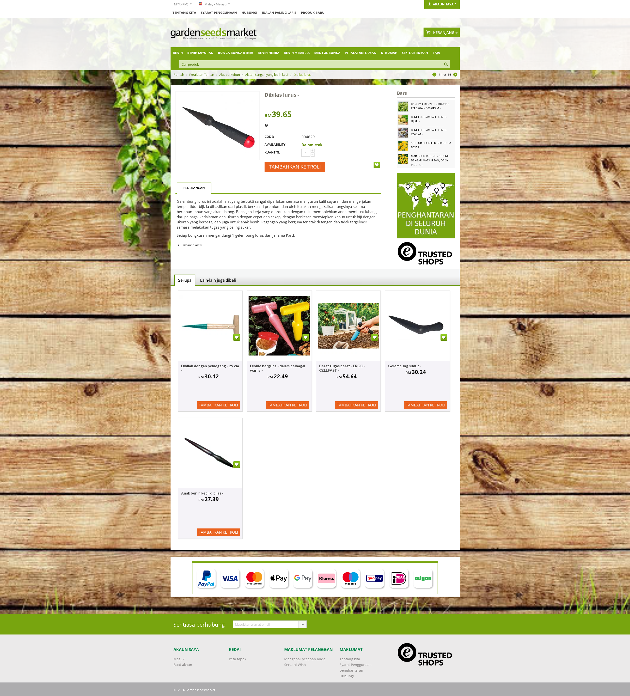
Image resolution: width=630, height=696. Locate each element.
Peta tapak (237, 659)
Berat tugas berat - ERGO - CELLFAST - (342, 368)
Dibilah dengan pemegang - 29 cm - (210, 368)
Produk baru (313, 12)
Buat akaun (182, 664)
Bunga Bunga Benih (235, 52)
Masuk (178, 659)
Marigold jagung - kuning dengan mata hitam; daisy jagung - (430, 160)
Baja (436, 52)
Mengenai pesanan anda (304, 659)
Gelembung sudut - (404, 366)
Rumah (178, 74)
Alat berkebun (229, 74)
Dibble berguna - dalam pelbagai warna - (277, 368)
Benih (178, 52)
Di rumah (389, 52)
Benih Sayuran (200, 52)
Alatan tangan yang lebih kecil (266, 74)
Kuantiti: (272, 152)
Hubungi (249, 12)
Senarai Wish (295, 664)
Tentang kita (184, 12)
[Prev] (434, 75)
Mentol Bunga (327, 52)
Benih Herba (268, 52)
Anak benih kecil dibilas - (202, 493)
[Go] (302, 624)
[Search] (446, 65)
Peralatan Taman (361, 52)
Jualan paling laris (279, 12)
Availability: (275, 144)
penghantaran (351, 670)
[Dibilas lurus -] (217, 125)
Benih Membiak (297, 52)
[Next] (455, 75)
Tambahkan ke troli (295, 166)
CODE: (269, 136)
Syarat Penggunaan (219, 12)
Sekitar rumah (415, 52)
